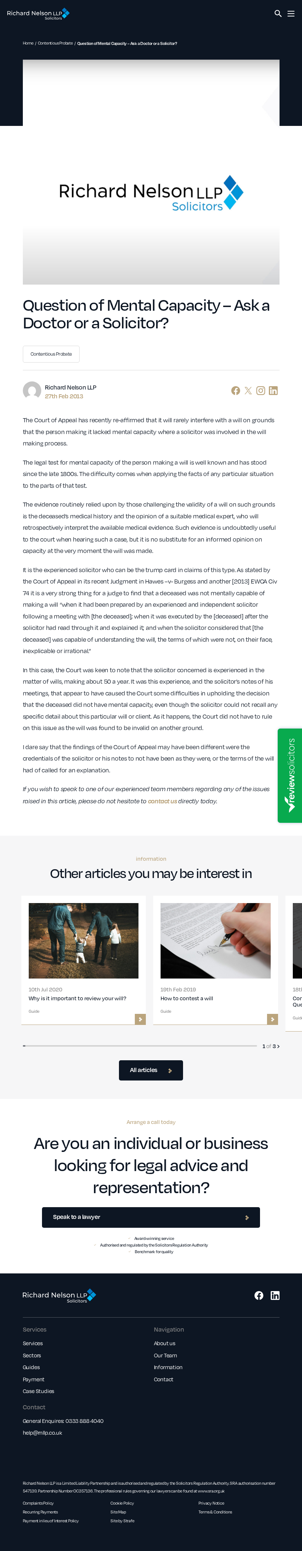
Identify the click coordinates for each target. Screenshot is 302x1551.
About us (164, 1343)
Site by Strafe (122, 1520)
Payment (34, 1379)
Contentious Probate (55, 43)
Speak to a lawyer (76, 1216)
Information (168, 1367)
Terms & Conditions (215, 1512)
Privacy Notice (211, 1503)
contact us (162, 801)
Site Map (118, 1512)
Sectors (32, 1355)
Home (28, 43)
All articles (144, 1070)
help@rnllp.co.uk (42, 1432)
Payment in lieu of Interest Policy (51, 1520)
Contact (164, 1379)
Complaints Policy (38, 1503)
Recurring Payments (40, 1512)
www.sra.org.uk (211, 1491)
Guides (31, 1367)
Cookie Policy (122, 1503)
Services (33, 1343)
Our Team (165, 1355)
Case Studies (39, 1391)
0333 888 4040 (84, 1420)
